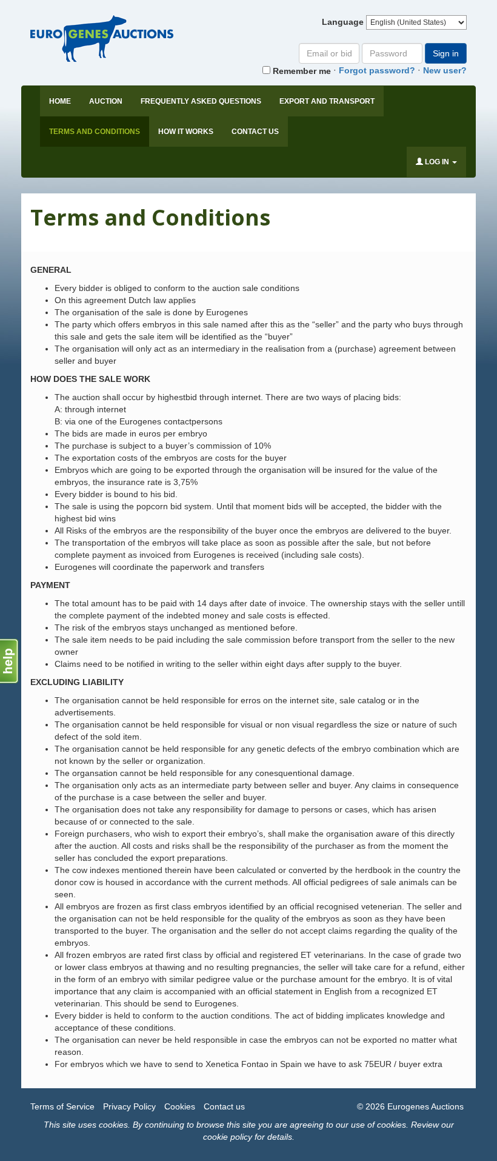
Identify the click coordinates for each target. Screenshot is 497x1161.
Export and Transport (327, 101)
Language (343, 22)
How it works (185, 131)
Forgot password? (377, 70)
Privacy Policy (129, 1106)
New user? (445, 70)
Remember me (300, 71)
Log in (437, 162)
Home (60, 101)
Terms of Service (62, 1106)
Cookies (179, 1106)
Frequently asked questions (201, 101)
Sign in (446, 53)
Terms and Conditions (94, 131)
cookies (113, 1124)
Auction (105, 101)
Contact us (255, 131)
